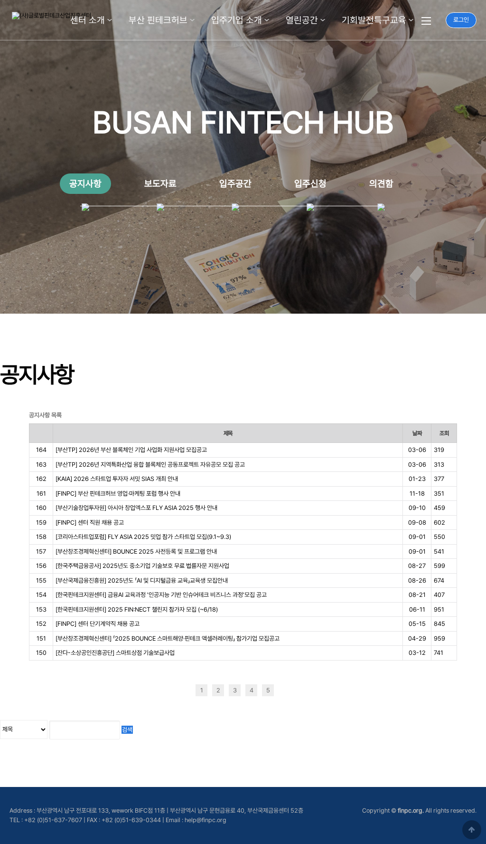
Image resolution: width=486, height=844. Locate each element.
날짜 (417, 433)
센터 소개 (87, 20)
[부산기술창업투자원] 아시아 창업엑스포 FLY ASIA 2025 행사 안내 (136, 507)
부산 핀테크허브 (158, 20)
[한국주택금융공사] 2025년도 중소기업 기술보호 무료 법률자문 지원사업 (142, 565)
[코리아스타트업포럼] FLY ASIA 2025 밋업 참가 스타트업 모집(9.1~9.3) (143, 536)
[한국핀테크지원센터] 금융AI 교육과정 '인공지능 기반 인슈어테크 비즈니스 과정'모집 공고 (161, 594)
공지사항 (85, 183)
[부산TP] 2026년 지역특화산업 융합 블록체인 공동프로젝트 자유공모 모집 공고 (150, 464)
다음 (284, 690)
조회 (444, 433)
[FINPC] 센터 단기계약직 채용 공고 (98, 623)
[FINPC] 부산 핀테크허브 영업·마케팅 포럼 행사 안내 (118, 493)
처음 (185, 690)
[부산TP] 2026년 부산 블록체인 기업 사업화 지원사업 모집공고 (131, 449)
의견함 (381, 183)
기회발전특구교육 (374, 20)
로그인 (461, 19)
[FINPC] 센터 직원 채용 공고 (90, 522)
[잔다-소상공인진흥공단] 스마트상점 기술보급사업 (115, 652)
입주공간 (235, 183)
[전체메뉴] (426, 20)
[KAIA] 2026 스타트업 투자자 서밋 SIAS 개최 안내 (117, 478)
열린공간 (302, 20)
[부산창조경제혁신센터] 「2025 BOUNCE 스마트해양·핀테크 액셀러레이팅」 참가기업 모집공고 (168, 638)
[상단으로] (471, 829)
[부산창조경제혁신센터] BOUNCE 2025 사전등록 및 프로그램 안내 (136, 551)
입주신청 (310, 183)
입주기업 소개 (236, 20)
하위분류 (109, 20)
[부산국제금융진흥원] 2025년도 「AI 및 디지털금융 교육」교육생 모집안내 (142, 580)
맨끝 (301, 690)
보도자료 (160, 183)
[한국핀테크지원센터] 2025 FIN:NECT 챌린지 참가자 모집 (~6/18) (137, 609)
